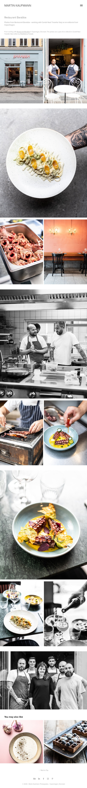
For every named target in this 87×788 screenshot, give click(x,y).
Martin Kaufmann (17, 5)
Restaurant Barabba (23, 32)
